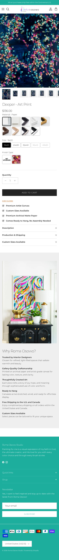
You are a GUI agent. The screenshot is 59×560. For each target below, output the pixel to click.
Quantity (6, 175)
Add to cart (29, 192)
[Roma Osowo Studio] (29, 9)
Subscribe (29, 514)
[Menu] (3, 9)
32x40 (26, 145)
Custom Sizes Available (13, 242)
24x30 (16, 145)
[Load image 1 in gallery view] (29, 51)
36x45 (35, 145)
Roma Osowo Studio (15, 550)
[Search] (9, 9)
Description (8, 228)
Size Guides (7, 201)
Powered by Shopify (31, 550)
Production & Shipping (13, 235)
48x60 (45, 145)
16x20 (6, 145)
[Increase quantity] (15, 181)
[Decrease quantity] (4, 181)
